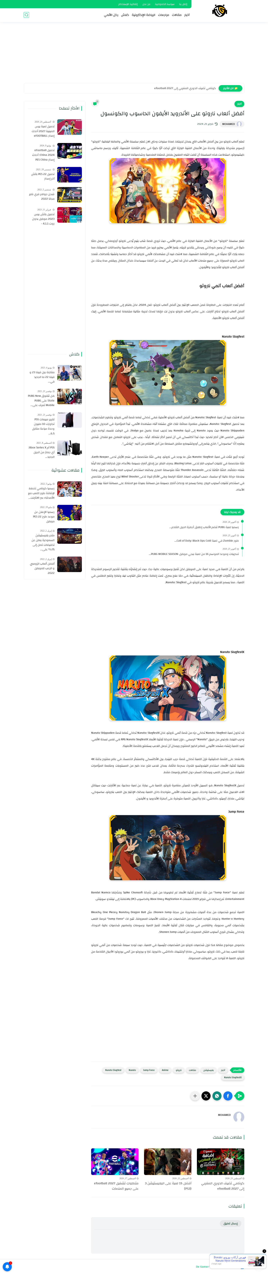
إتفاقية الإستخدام (128, 4)
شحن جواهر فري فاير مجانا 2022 (42, 196)
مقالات (177, 15)
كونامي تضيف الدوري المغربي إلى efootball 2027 (222, 1186)
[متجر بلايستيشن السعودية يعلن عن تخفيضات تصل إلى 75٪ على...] (69, 536)
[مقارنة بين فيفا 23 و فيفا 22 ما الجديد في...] (69, 373)
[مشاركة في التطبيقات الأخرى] (195, 1095)
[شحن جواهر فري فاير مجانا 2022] (69, 195)
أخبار (187, 15)
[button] (227, 1095)
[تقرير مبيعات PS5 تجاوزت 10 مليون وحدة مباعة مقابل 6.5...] (69, 420)
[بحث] (26, 15)
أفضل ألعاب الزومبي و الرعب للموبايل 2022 (42, 568)
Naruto (132, 1070)
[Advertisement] (134, 54)
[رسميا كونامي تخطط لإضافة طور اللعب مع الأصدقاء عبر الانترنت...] (69, 489)
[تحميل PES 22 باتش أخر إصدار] (69, 174)
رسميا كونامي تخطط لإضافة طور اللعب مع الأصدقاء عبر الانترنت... (41, 493)
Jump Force (149, 1070)
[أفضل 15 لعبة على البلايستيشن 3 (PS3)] (167, 1161)
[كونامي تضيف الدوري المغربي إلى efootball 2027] (220, 1161)
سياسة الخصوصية (164, 4)
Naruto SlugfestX (233, 1077)
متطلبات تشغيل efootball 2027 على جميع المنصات (116, 1186)
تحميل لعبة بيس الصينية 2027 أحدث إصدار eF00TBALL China (43, 131)
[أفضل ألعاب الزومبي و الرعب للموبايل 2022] (69, 564)
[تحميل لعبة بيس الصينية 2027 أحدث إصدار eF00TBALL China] (69, 127)
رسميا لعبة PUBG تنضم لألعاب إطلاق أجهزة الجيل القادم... (204, 527)
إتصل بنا (183, 4)
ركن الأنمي (111, 15)
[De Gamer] (219, 10)
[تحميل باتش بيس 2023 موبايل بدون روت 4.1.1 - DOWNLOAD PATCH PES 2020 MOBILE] (69, 215)
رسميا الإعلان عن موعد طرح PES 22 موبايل (44, 517)
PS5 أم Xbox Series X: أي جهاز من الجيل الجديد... (41, 452)
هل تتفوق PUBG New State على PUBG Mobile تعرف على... (41, 401)
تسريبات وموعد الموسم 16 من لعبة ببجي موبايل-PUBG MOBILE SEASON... (194, 554)
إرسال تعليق (231, 1223)
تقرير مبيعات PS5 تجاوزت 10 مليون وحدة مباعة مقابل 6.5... (43, 426)
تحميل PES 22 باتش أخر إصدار (43, 176)
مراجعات (163, 15)
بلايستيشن (208, 1070)
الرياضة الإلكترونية (143, 15)
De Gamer (202, 1266)
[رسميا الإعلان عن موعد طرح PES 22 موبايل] (69, 512)
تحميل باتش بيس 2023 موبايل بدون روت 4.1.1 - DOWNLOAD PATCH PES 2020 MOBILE (43, 219)
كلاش (125, 15)
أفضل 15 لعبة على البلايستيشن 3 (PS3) (192, 88)
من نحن (146, 4)
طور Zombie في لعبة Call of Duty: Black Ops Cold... (206, 540)
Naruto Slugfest (113, 1070)
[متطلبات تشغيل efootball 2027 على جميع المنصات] (115, 1161)
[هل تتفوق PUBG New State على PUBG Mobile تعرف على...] (69, 396)
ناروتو (179, 1070)
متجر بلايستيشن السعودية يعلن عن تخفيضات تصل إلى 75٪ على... (43, 542)
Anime (165, 1070)
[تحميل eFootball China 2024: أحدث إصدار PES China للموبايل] (69, 151)
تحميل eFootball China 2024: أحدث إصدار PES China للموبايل (43, 155)
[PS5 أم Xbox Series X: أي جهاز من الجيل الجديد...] (69, 448)
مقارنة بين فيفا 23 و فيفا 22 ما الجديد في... (42, 377)
